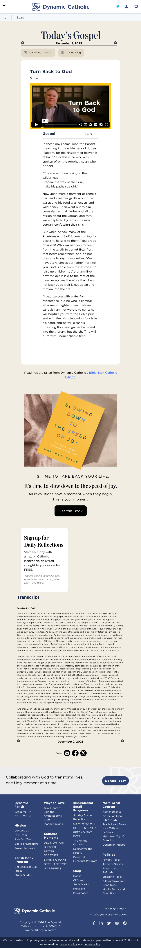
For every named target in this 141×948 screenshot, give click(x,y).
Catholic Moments (51, 835)
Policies (109, 854)
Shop (77, 871)
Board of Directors (26, 843)
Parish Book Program (24, 860)
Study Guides (23, 875)
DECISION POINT (55, 842)
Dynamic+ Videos (114, 844)
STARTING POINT (55, 859)
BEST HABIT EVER (56, 864)
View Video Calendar (40, 52)
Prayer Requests (25, 848)
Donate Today (115, 781)
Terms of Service (113, 864)
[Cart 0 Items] (136, 7)
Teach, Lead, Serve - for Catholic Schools (114, 828)
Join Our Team (24, 839)
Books (77, 876)
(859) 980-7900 (115, 909)
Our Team (21, 835)
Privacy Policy (111, 859)
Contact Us (22, 830)
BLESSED (50, 847)
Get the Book (71, 511)
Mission (20, 825)
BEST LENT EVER (84, 828)
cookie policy (92, 944)
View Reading (73, 52)
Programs (79, 888)
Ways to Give (54, 803)
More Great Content (111, 804)
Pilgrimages (80, 893)
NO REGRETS (52, 868)
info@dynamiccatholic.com (108, 914)
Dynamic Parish (21, 804)
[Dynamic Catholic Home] (61, 7)
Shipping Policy (112, 876)
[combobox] (28, 17)
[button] (117, 6)
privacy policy (68, 944)
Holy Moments (112, 811)
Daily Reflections (84, 823)
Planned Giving (53, 824)
